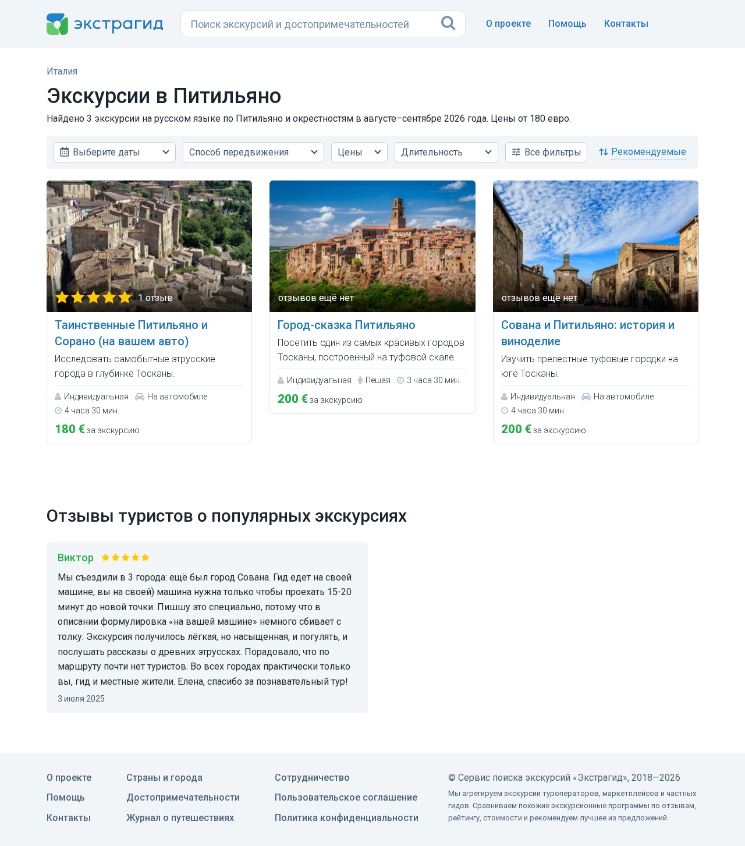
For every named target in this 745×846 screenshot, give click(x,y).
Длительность (432, 152)
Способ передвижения (239, 152)
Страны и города (164, 777)
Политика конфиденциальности (346, 817)
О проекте (508, 23)
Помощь (567, 23)
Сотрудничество (312, 777)
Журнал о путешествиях (180, 817)
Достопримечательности (183, 797)
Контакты (626, 23)
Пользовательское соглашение (346, 797)
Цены (350, 152)
